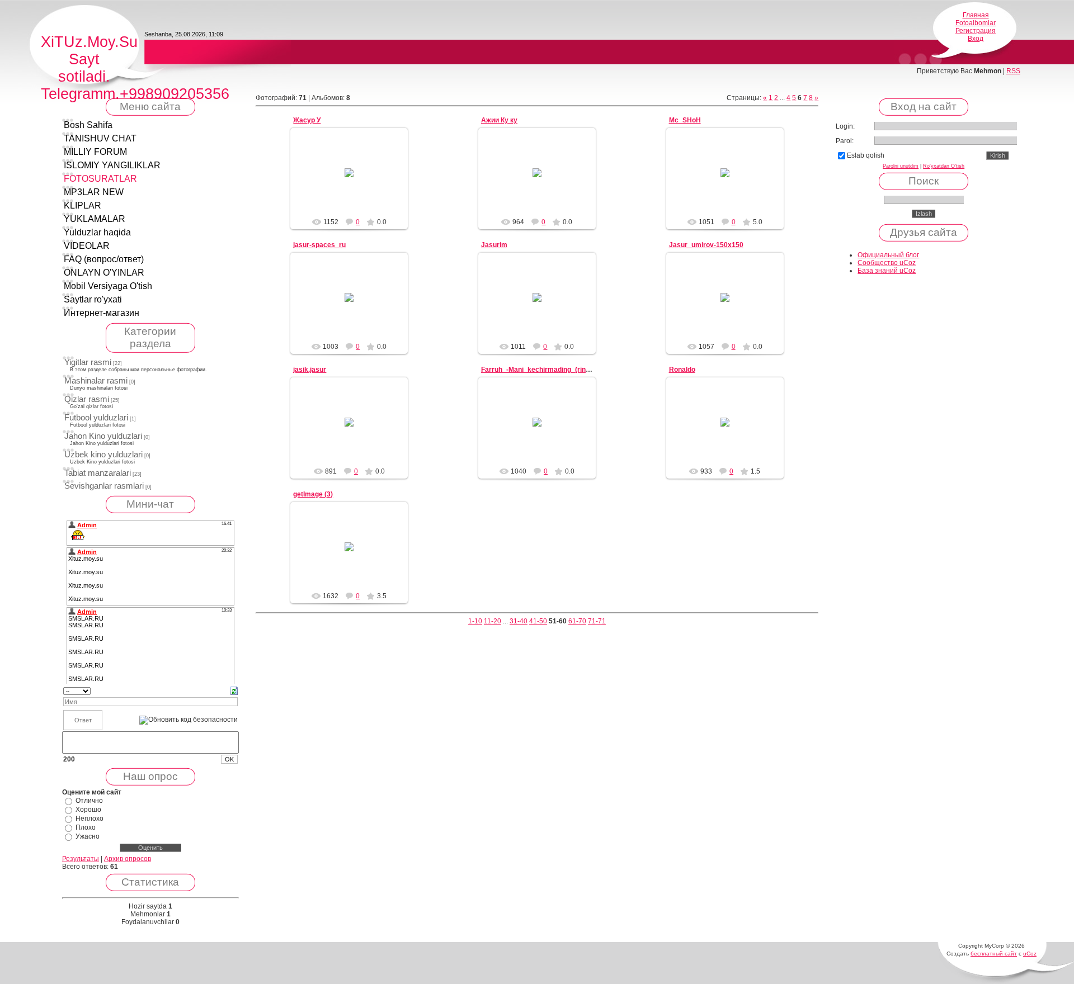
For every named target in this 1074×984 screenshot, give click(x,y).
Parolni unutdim (900, 166)
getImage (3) (313, 494)
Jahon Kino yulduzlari (103, 436)
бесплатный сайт (994, 953)
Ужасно (88, 836)
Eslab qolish (865, 155)
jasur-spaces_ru (319, 245)
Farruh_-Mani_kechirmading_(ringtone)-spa (550, 369)
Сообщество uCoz (887, 263)
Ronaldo (682, 369)
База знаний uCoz (887, 271)
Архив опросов (127, 859)
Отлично (89, 801)
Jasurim (494, 245)
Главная (976, 15)
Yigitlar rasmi (87, 362)
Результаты (80, 859)
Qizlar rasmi (86, 399)
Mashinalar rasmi (96, 380)
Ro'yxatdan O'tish (943, 166)
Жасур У (307, 120)
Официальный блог (888, 255)
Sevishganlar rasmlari (104, 485)
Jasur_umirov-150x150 (706, 245)
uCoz (1030, 953)
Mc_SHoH (685, 120)
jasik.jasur (309, 369)
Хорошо (88, 809)
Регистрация (975, 31)
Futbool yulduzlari (96, 417)
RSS (1013, 71)
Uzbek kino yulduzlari (103, 454)
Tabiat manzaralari (97, 473)
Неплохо (89, 818)
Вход (975, 38)
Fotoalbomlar (975, 23)
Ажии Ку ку (499, 120)
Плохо (86, 827)
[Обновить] (234, 690)
